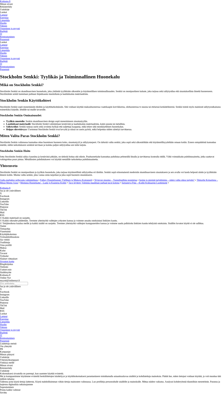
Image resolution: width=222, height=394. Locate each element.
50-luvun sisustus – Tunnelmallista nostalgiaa (115, 180)
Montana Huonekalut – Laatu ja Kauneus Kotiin (43, 182)
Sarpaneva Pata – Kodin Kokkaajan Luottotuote (144, 182)
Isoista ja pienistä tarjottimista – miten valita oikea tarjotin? (167, 180)
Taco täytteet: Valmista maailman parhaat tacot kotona (93, 182)
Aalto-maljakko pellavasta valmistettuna (19, 180)
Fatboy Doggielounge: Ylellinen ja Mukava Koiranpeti (66, 180)
